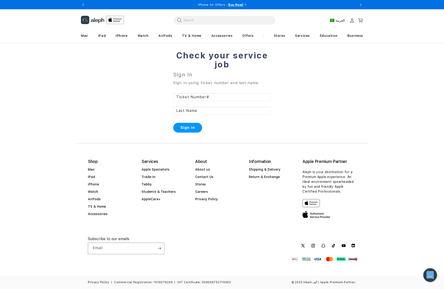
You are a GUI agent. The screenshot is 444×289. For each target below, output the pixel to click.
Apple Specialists (156, 169)
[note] (222, 82)
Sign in (187, 127)
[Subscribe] (159, 248)
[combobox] (224, 20)
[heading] (222, 60)
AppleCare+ (151, 199)
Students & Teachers (159, 192)
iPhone (93, 184)
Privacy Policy (206, 199)
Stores (200, 184)
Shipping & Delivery (265, 169)
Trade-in (148, 177)
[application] (430, 275)
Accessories (98, 214)
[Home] (92, 20)
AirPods (94, 199)
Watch (93, 192)
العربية (340, 20)
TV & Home (97, 206)
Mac (91, 169)
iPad (91, 177)
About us (202, 169)
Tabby (147, 184)
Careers (201, 192)
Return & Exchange (264, 177)
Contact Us (204, 177)
